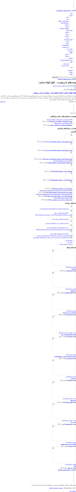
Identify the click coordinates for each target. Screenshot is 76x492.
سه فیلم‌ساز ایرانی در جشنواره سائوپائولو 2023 (61, 180)
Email (71, 74)
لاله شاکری (70, 380)
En (57, 10)
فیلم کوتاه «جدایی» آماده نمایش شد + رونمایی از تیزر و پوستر (54, 93)
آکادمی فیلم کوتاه (68, 39)
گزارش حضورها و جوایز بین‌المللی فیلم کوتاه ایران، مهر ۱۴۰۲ (58, 150)
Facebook (70, 70)
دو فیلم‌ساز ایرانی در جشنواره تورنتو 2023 (62, 188)
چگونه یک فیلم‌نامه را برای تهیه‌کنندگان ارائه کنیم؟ (57, 223)
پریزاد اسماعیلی (69, 424)
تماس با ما (69, 242)
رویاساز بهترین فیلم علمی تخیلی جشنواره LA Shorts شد (59, 192)
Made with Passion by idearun (56, 488)
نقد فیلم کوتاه (69, 30)
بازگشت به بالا (72, 491)
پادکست (67, 54)
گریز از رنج (73, 422)
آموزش (67, 43)
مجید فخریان (70, 336)
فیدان (71, 13)
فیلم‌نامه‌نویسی (65, 45)
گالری (71, 62)
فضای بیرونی (69, 49)
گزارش (70, 15)
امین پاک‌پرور (70, 358)
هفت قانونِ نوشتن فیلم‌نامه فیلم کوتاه (44, 229)
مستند (67, 34)
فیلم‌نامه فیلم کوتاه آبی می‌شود (61, 213)
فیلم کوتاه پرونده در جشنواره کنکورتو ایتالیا (62, 171)
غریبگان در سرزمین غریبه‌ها (69, 312)
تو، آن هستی (73, 290)
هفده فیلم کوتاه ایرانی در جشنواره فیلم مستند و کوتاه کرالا (58, 196)
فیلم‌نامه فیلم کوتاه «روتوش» (43, 235)
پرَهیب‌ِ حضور (73, 400)
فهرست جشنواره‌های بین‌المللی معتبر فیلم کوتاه (61, 121)
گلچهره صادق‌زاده (69, 292)
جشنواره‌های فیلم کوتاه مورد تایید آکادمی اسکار (61, 125)
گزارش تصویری (65, 65)
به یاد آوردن (73, 378)
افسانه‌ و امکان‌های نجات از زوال (68, 334)
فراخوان (67, 24)
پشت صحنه (66, 63)
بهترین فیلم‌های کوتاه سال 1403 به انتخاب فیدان (57, 227)
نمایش (67, 17)
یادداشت (70, 50)
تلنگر (75, 466)
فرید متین (70, 446)
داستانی (67, 32)
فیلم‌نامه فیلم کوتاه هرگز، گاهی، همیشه (59, 233)
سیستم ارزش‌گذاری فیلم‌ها (66, 244)
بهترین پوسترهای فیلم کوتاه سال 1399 (44, 214)
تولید (67, 19)
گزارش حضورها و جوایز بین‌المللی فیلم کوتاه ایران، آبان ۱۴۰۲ (58, 141)
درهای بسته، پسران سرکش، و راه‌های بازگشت (65, 356)
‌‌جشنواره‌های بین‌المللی (63, 21)
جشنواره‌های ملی (65, 23)
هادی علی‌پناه (70, 270)
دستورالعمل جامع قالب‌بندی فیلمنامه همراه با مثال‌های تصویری (54, 208)
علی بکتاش (70, 468)
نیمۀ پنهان (73, 268)
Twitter (70, 72)
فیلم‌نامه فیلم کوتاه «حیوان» (39, 237)
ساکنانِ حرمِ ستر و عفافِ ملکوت (68, 444)
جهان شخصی (65, 47)
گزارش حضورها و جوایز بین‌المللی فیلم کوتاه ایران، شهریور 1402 (57, 159)
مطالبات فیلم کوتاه (64, 28)
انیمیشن (67, 36)
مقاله (67, 41)
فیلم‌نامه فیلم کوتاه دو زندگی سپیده (60, 219)
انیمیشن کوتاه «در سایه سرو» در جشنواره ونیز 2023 (60, 199)
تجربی (67, 37)
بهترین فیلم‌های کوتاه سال (66, 60)
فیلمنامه (70, 58)
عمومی (67, 26)
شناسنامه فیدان (68, 240)
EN (71, 67)
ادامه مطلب (2, 101)
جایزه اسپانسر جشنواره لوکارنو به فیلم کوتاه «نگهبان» (59, 162)
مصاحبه (67, 56)
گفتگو (71, 52)
